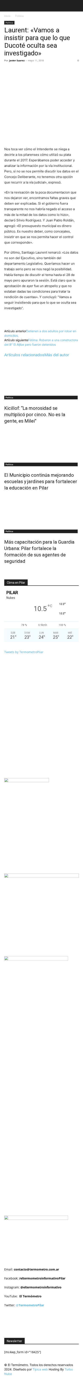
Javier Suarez (16, 60)
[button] (7, 6)
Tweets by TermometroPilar (23, 652)
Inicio (7, 16)
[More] (61, 70)
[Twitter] (31, 70)
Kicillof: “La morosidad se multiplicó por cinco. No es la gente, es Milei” (34, 415)
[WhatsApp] (51, 70)
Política (19, 16)
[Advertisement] (43, 1015)
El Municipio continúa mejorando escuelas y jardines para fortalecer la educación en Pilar (40, 481)
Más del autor (56, 354)
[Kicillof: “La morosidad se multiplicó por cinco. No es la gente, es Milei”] (41, 377)
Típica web (40, 1369)
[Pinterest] (41, 70)
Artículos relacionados (24, 354)
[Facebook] (22, 70)
